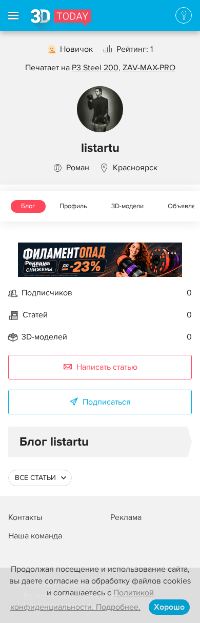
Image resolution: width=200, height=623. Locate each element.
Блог (28, 206)
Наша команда (35, 536)
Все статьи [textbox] (35, 477)
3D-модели (127, 206)
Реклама (37, 263)
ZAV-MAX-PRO (149, 68)
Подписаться (107, 402)
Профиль (73, 206)
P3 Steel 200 (95, 68)
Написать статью (106, 367)
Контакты (25, 517)
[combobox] (40, 478)
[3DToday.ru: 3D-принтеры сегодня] (61, 20)
